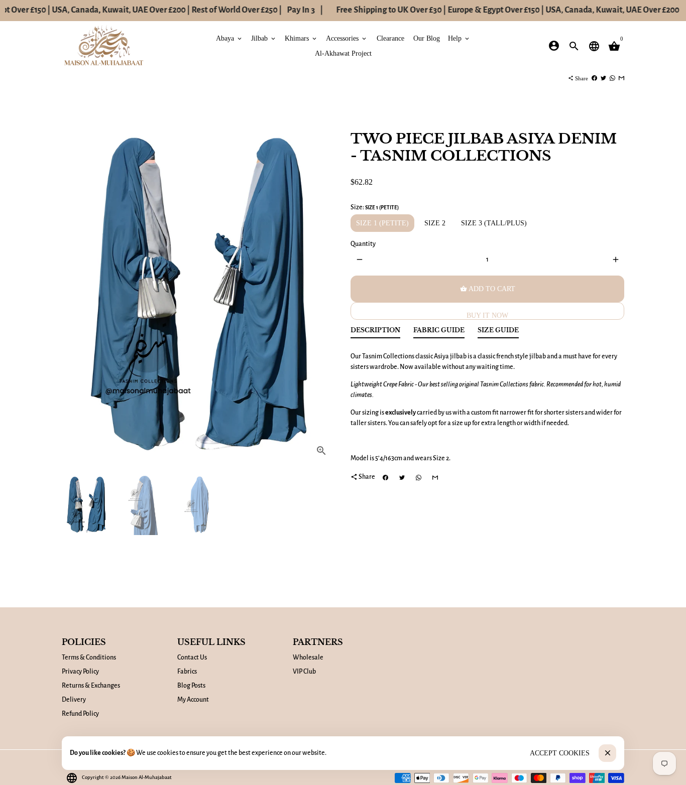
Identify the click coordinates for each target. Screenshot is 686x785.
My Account (193, 699)
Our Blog (426, 38)
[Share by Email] (621, 78)
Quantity (363, 243)
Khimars (301, 38)
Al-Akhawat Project (343, 53)
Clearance (390, 38)
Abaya (229, 38)
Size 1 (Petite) (382, 223)
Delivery (74, 699)
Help (459, 38)
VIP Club (304, 671)
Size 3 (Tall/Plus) (494, 223)
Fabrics (187, 671)
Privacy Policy (80, 671)
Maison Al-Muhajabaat (147, 777)
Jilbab (264, 38)
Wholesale (308, 657)
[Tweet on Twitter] (603, 78)
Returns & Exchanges (91, 685)
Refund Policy (80, 713)
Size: (375, 207)
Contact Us (192, 657)
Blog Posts (191, 685)
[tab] (375, 332)
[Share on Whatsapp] (612, 78)
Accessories (347, 38)
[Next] (322, 290)
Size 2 (434, 223)
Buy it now (487, 315)
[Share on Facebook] (594, 78)
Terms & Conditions (89, 657)
